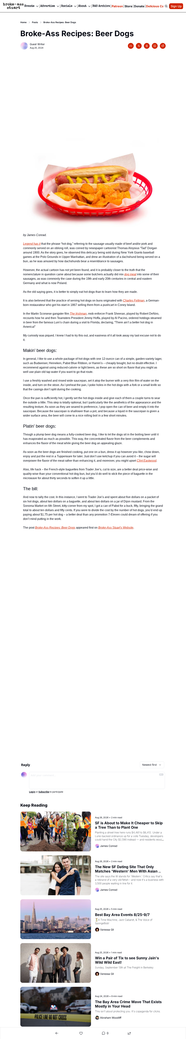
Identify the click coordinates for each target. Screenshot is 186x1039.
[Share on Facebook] (131, 46)
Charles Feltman (133, 300)
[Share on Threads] (147, 46)
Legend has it (32, 243)
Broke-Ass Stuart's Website (115, 527)
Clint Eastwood (146, 460)
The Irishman (78, 313)
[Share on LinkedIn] (155, 46)
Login (32, 791)
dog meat (130, 274)
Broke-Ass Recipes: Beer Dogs (55, 527)
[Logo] (13, 6)
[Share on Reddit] (163, 46)
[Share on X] (139, 46)
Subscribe (44, 791)
